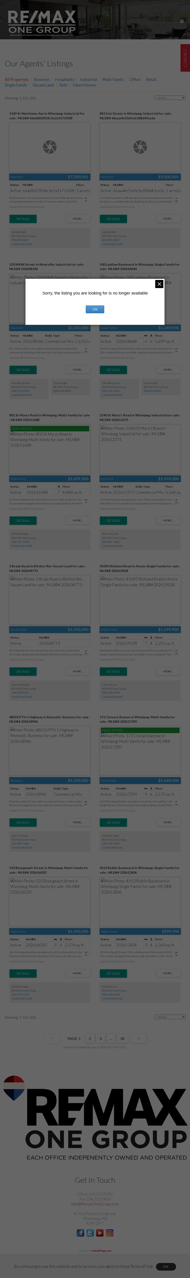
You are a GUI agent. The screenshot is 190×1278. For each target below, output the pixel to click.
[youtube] (100, 1235)
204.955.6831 (20, 240)
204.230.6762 (20, 391)
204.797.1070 (20, 542)
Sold (63, 85)
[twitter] (90, 1235)
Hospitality (65, 79)
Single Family (16, 85)
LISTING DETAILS (23, 219)
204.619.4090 (62, 391)
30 (122, 1038)
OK (165, 1267)
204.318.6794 (111, 692)
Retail (151, 79)
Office (134, 79)
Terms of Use (141, 1266)
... (111, 1038)
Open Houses (84, 85)
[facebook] (80, 1235)
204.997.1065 (111, 542)
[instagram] (109, 1235)
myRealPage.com (101, 1250)
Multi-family (113, 79)
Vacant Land (43, 85)
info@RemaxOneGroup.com (95, 1203)
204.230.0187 (20, 692)
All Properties (17, 79)
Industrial (88, 79)
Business (42, 79)
